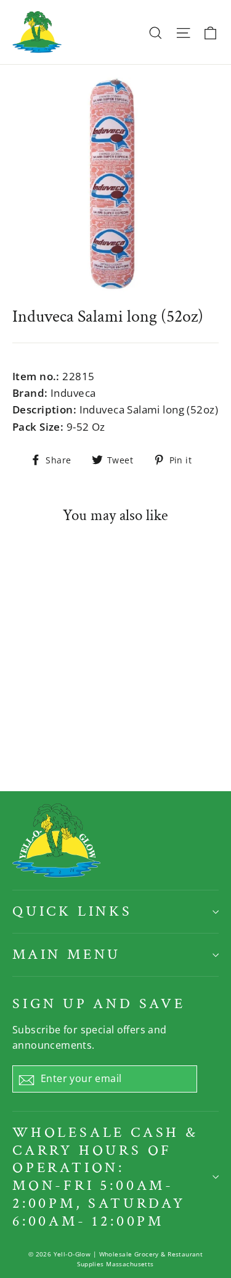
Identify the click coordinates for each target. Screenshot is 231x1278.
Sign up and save (98, 1003)
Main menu (66, 954)
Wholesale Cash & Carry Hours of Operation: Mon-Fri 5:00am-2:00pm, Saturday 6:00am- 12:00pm (105, 1177)
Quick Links (72, 911)
